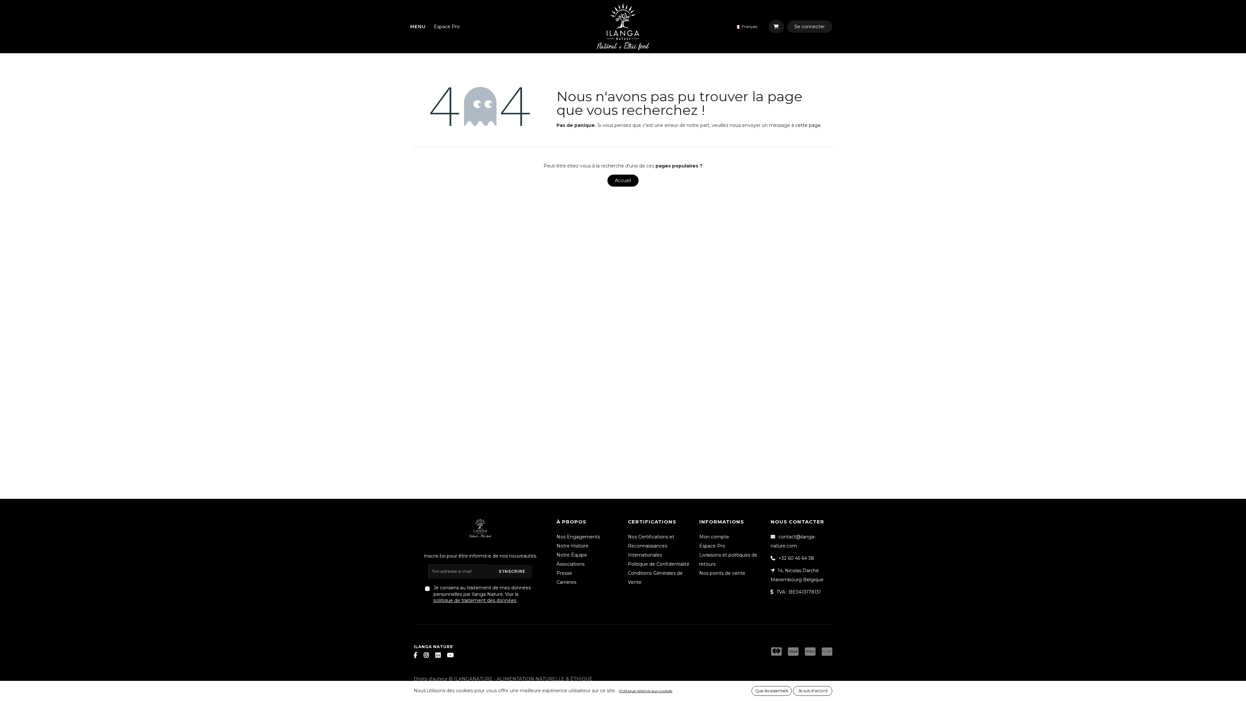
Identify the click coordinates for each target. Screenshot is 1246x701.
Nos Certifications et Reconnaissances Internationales (651, 546)
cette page (808, 125)
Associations (570, 564)
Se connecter (809, 27)
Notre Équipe (571, 555)
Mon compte (714, 537)
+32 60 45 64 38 (796, 558)
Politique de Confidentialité (659, 564)
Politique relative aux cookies (645, 690)
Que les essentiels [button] (771, 690)
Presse (564, 573)
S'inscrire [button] (512, 571)
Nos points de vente (722, 573)
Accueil (623, 180)
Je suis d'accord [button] (812, 690)
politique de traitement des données (475, 600)
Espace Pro (447, 27)
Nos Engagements (578, 537)
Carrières (566, 582)
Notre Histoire (572, 546)
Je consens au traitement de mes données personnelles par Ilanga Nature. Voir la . (482, 594)
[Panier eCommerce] (776, 26)
